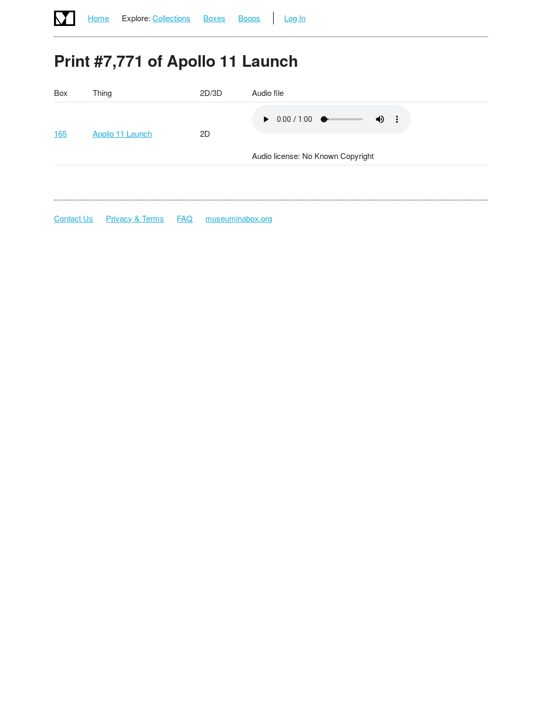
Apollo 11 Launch (122, 133)
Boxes (214, 17)
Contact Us (73, 218)
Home (98, 17)
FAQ (185, 218)
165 (60, 133)
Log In (294, 17)
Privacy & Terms (135, 218)
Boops (249, 17)
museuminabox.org (238, 218)
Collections (171, 17)
